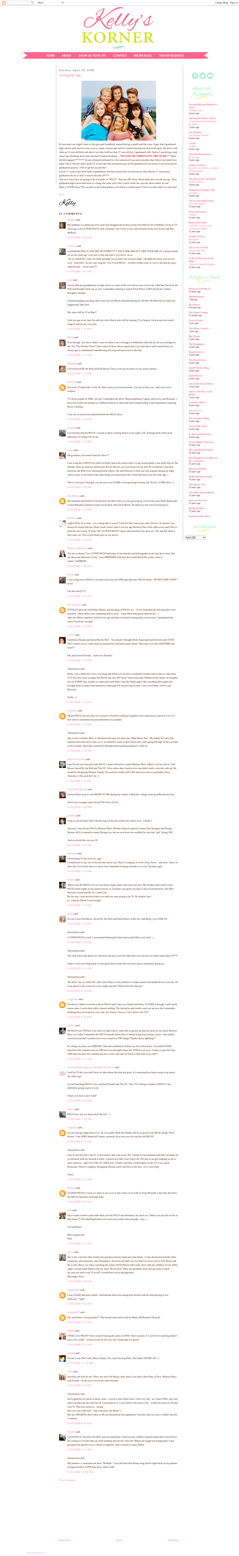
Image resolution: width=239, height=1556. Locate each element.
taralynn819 (73, 1290)
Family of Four (197, 236)
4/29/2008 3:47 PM (79, 596)
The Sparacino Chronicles (202, 178)
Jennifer (71, 427)
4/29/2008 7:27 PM (79, 871)
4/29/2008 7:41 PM (79, 905)
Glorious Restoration (200, 154)
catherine (72, 853)
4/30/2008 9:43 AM (79, 1322)
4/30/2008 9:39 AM (79, 1281)
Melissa (71, 1187)
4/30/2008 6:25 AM (79, 1058)
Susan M (71, 382)
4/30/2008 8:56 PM (79, 1423)
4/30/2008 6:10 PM (79, 1385)
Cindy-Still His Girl (77, 789)
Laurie (192, 143)
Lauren (71, 634)
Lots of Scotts (196, 320)
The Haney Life (197, 484)
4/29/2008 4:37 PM (79, 660)
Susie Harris (195, 375)
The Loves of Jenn (198, 247)
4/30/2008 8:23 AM (79, 1179)
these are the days (198, 500)
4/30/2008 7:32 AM (79, 1119)
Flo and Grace (74, 604)
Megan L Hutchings (77, 548)
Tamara (71, 1353)
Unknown (72, 710)
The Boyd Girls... (198, 360)
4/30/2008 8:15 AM (79, 1141)
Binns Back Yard (198, 222)
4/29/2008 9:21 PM (79, 968)
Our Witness (195, 132)
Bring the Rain (196, 508)
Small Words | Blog (199, 367)
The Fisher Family (198, 312)
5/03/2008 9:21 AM (79, 1449)
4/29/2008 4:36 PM (79, 626)
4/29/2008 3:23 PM (79, 419)
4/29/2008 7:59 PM (79, 923)
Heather (71, 219)
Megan (71, 1330)
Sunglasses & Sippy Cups (202, 189)
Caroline (71, 246)
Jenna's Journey (197, 165)
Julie (69, 280)
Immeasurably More (200, 516)
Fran (69, 1210)
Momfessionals (196, 296)
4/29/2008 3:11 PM (79, 355)
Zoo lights (193, 193)
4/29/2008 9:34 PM (79, 990)
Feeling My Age (70, 75)
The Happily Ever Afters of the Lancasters (203, 459)
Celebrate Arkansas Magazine (202, 264)
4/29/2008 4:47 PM (79, 724)
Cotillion (192, 146)
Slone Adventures (198, 211)
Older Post (173, 1540)
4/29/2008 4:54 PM (79, 750)
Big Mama (194, 336)
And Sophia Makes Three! (202, 118)
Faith (70, 1371)
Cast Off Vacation (197, 203)
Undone (192, 214)
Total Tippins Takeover (201, 442)
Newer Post (64, 1540)
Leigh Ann (72, 999)
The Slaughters (197, 344)
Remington (193, 239)
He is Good (194, 157)
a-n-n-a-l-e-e (195, 410)
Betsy (70, 337)
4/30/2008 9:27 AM (79, 1243)
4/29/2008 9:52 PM (79, 1017)
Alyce (70, 1252)
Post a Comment (67, 1480)
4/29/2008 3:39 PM (79, 539)
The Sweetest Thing (199, 418)
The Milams (73, 495)
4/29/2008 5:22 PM (79, 780)
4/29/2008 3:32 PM (79, 441)
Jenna (70, 450)
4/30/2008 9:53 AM (79, 1344)
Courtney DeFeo (197, 402)
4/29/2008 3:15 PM (79, 373)
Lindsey (71, 815)
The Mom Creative (199, 328)
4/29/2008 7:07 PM (79, 845)
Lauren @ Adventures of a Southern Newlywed (90, 1067)
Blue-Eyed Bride (197, 468)
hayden (71, 1025)
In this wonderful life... (200, 434)
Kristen (71, 879)
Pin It (61, 194)
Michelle (72, 518)
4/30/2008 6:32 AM (79, 1100)
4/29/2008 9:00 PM (79, 942)
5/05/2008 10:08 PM (80, 1472)
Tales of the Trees (198, 426)
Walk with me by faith (200, 476)
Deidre (70, 574)
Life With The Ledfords (201, 492)
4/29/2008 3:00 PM (79, 237)
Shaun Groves (196, 351)
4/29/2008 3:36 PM (79, 487)
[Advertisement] (36, 126)
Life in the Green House (201, 383)
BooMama (194, 304)
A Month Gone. (196, 110)
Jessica (70, 1109)
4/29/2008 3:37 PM (79, 509)
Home (119, 1540)
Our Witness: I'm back (199, 135)
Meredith (72, 363)
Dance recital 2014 (197, 250)
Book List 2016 (196, 182)
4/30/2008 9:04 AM (79, 1201)
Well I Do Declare (76, 759)
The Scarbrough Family (201, 200)
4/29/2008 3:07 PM (79, 271)
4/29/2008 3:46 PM (79, 566)
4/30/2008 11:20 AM (80, 1363)
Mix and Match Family (201, 449)
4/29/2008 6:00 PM (79, 807)
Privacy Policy (36, 1552)
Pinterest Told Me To (200, 288)
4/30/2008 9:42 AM (79, 1303)
